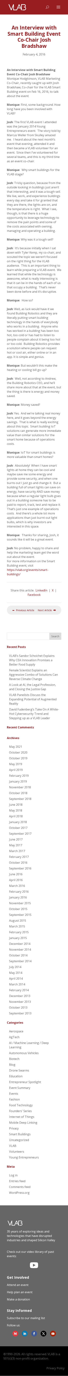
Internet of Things (21, 1117)
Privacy (14, 1128)
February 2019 (19, 776)
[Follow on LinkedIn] (25, 1334)
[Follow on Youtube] (53, 1334)
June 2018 (15, 805)
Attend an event (17, 1285)
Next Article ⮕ (47, 610)
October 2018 (18, 793)
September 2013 (20, 1013)
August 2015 (17, 921)
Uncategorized (19, 1140)
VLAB (12, 1146)
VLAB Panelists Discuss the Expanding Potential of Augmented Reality (33, 699)
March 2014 (17, 984)
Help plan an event (19, 1292)
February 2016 (19, 892)
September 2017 (20, 834)
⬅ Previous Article (23, 610)
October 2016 (18, 863)
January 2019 (18, 781)
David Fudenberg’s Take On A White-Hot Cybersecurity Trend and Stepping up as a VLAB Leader (34, 713)
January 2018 (18, 822)
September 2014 (20, 961)
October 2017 (18, 828)
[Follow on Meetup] (15, 1334)
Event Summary (19, 1088)
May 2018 (15, 810)
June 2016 (15, 874)
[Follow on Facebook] (34, 1334)
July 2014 (15, 967)
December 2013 (19, 996)
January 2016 (18, 897)
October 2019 (18, 758)
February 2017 (19, 857)
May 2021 (15, 747)
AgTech (14, 1037)
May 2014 (15, 973)
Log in (13, 1175)
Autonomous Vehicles (24, 1053)
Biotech (14, 1059)
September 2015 (20, 915)
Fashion (14, 1099)
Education (15, 1076)
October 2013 (18, 1008)
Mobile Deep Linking (23, 1123)
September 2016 (20, 868)
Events (13, 1094)
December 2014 (19, 944)
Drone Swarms (19, 1070)
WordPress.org (19, 1193)
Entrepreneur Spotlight (25, 1082)
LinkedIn (41, 590)
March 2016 (17, 886)
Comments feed (19, 1187)
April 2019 (16, 770)
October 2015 (18, 909)
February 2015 (19, 932)
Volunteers (16, 1152)
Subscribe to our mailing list (26, 1318)
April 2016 (16, 880)
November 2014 (20, 950)
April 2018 (16, 816)
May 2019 (15, 764)
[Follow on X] (43, 1334)
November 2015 (20, 903)
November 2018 (20, 787)
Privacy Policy (55, 1368)
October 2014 (18, 955)
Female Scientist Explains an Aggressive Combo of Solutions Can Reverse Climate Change (33, 674)
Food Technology (21, 1105)
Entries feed (17, 1181)
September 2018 (20, 799)
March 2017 (17, 851)
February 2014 (19, 990)
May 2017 (15, 845)
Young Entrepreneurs (24, 1157)
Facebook (34, 595)
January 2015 (18, 938)
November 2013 (20, 1002)
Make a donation (18, 1299)
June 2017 (15, 839)
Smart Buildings (20, 1134)
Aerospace (16, 1031)
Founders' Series (20, 1111)
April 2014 (16, 979)
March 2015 (17, 926)
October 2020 (18, 752)
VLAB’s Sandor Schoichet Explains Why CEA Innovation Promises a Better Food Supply (32, 660)
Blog (12, 1065)
